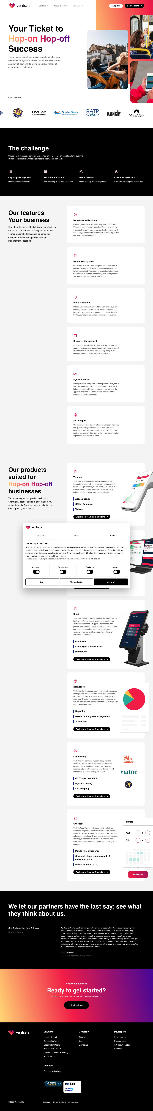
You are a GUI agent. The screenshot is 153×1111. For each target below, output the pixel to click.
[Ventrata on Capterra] (53, 1087)
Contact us (83, 1044)
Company (76, 6)
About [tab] (112, 535)
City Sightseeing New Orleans (23, 928)
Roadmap (118, 1048)
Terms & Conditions (59, 1102)
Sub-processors (73, 1102)
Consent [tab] (40, 536)
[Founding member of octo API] (72, 1087)
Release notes (120, 1041)
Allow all (111, 582)
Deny (42, 582)
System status (120, 1037)
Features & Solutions (52, 1071)
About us (82, 1037)
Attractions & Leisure (52, 1048)
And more (48, 1056)
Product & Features (61, 6)
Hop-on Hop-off (50, 1037)
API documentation (122, 1044)
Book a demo (77, 1005)
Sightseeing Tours (51, 1041)
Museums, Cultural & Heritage (56, 1052)
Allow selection (76, 582)
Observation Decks (52, 1044)
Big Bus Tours (15, 932)
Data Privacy (47, 1102)
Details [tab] (76, 535)
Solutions (42, 6)
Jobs (81, 1041)
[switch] (63, 572)
